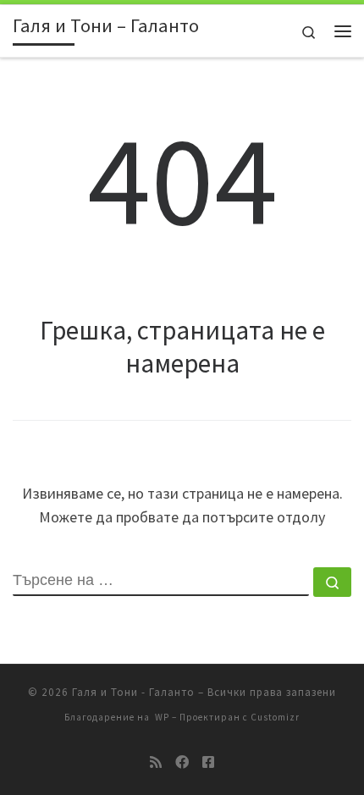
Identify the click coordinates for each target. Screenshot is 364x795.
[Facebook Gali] (208, 762)
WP (162, 717)
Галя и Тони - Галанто (133, 692)
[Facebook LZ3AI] (182, 762)
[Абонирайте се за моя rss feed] (156, 762)
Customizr (275, 717)
